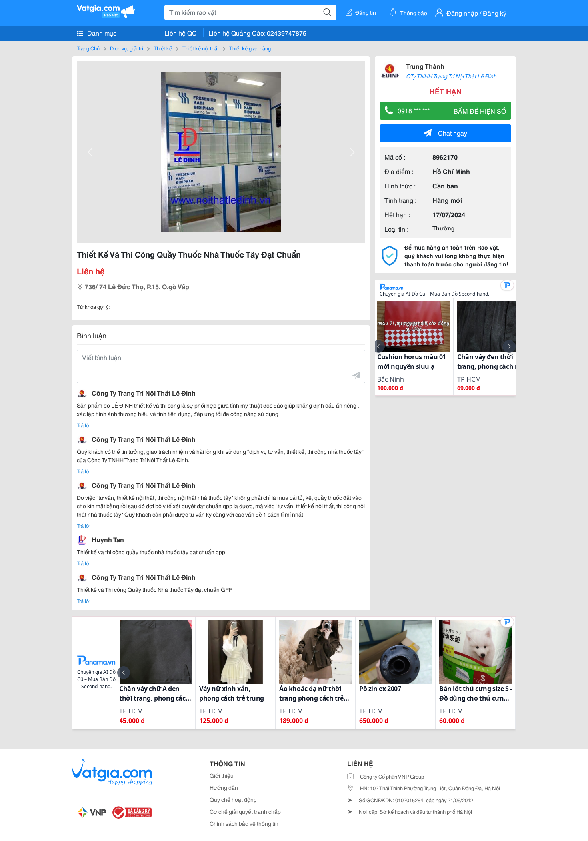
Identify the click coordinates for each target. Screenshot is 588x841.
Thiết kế (163, 48)
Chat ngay (452, 132)
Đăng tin (365, 12)
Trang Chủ (88, 48)
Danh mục (101, 32)
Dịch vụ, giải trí (126, 48)
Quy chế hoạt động (233, 799)
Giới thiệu (222, 775)
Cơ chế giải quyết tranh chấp (245, 811)
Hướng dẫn (224, 787)
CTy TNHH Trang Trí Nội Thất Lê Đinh (451, 76)
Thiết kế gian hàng (250, 48)
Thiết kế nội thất (200, 48)
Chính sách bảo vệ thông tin (244, 823)
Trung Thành (425, 65)
